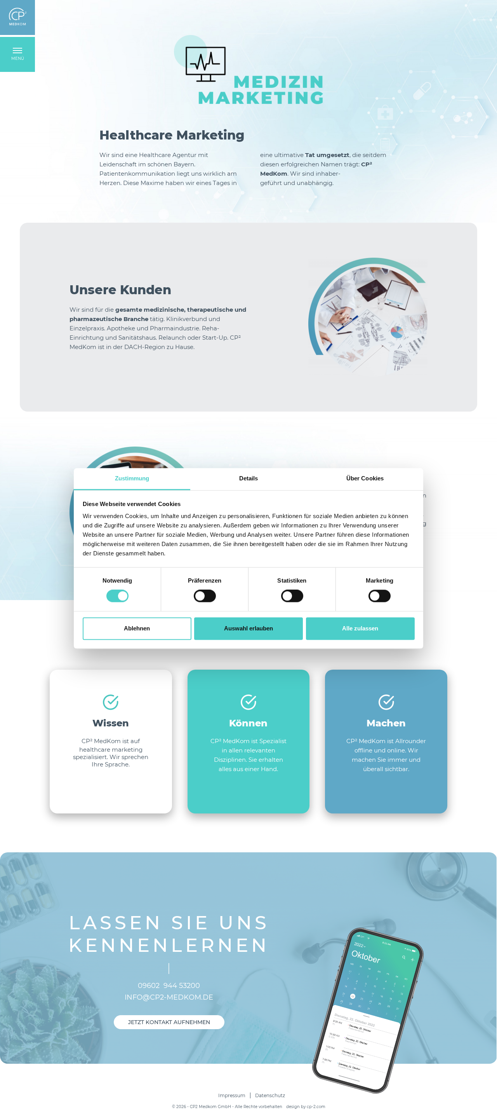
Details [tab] (248, 478)
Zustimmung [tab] (132, 478)
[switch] (205, 596)
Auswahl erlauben (248, 628)
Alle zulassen (360, 628)
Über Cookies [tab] (365, 478)
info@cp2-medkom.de (169, 997)
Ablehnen (137, 628)
